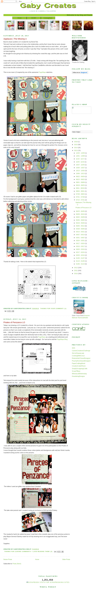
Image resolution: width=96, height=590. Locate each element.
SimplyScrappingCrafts (79, 368)
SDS (73, 348)
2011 (76, 270)
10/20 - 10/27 (80, 167)
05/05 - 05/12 (80, 226)
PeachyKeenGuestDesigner (81, 361)
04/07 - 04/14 (80, 234)
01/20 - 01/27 (80, 258)
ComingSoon (48, 18)
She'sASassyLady (78, 353)
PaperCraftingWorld (78, 363)
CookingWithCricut (78, 356)
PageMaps (42, 72)
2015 (76, 144)
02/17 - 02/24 (80, 252)
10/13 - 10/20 (80, 170)
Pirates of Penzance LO (14, 322)
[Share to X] (11, 311)
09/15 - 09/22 (80, 179)
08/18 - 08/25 (80, 185)
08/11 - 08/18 (80, 188)
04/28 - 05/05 (80, 229)
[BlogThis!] (10, 311)
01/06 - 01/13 (80, 264)
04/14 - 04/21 (80, 232)
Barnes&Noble (83, 317)
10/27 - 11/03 (80, 165)
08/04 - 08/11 (80, 191)
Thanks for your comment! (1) (53, 308)
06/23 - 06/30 (80, 211)
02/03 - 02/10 (80, 255)
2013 (76, 150)
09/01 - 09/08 (80, 182)
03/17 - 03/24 (80, 243)
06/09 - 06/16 (80, 214)
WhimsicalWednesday (79, 373)
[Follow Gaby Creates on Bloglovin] (80, 73)
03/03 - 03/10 (80, 249)
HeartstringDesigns (78, 376)
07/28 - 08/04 (80, 194)
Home (20, 18)
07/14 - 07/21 (80, 200)
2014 (76, 147)
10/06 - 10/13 (80, 173)
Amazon (87, 315)
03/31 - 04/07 (80, 237)
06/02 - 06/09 (80, 217)
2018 (76, 141)
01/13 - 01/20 (80, 261)
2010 (76, 273)
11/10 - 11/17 (80, 159)
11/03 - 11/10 (80, 162)
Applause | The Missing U (15, 39)
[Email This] (8, 311)
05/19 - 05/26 (80, 223)
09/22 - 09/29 (80, 176)
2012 (76, 267)
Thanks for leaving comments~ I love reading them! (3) (28, 551)
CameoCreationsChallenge (81, 350)
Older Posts (66, 559)
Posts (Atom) (17, 563)
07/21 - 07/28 (80, 197)
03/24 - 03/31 (80, 240)
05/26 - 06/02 (80, 220)
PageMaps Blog (62, 339)
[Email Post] (5, 311)
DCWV (33, 18)
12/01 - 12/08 (80, 156)
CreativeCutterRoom (79, 366)
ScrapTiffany (76, 371)
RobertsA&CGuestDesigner (81, 358)
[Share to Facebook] (13, 311)
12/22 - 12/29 (80, 153)
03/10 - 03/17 (80, 246)
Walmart (74, 317)
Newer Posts (7, 559)
